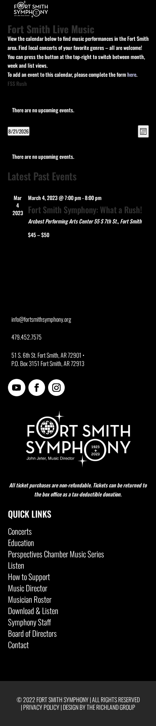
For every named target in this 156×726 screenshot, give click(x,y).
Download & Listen (33, 612)
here (131, 74)
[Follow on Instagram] (56, 387)
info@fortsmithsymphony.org (41, 319)
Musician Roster (29, 601)
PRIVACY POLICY (41, 707)
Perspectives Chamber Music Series (56, 555)
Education (21, 544)
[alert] (78, 156)
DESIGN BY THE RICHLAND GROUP (99, 707)
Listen (16, 567)
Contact (18, 646)
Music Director (27, 589)
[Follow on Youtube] (16, 387)
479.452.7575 (26, 336)
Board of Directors (32, 635)
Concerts (20, 533)
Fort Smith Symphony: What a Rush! (85, 209)
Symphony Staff (29, 623)
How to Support (29, 578)
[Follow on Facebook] (36, 387)
